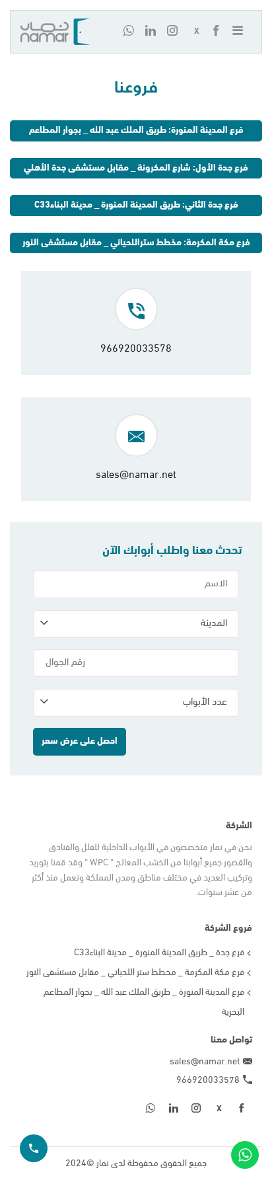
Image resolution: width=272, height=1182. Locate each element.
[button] (242, 31)
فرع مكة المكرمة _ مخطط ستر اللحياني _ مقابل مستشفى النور (135, 973)
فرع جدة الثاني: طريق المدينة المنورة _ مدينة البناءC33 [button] (136, 205)
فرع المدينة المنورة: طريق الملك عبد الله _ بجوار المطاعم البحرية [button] (136, 133)
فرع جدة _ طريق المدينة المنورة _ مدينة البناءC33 (159, 953)
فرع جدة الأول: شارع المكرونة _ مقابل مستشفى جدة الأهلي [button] (136, 168)
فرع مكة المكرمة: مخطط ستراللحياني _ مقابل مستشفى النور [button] (136, 243)
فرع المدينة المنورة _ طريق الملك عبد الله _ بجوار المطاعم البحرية (144, 1002)
